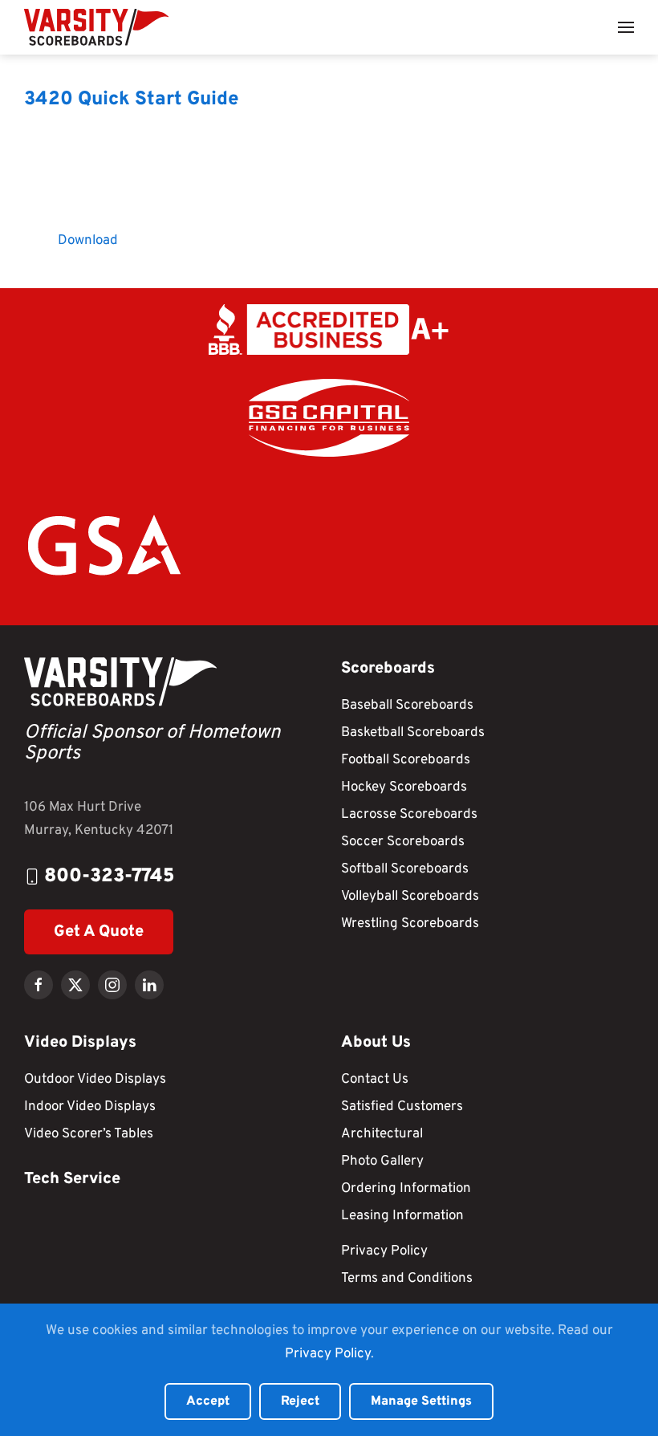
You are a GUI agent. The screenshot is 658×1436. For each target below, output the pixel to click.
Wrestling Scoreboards (410, 924)
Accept (207, 1401)
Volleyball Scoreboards (410, 896)
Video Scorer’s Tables (88, 1134)
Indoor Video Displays (90, 1107)
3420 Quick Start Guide (131, 99)
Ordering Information (406, 1189)
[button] (626, 27)
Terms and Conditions (407, 1279)
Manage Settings (421, 1401)
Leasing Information (402, 1216)
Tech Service (72, 1179)
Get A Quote (99, 931)
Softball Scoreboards (405, 869)
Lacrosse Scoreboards (409, 815)
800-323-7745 (109, 876)
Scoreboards (388, 668)
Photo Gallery (382, 1161)
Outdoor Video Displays (95, 1079)
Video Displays (80, 1042)
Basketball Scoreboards (413, 733)
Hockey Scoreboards (404, 787)
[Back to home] (96, 27)
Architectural (382, 1134)
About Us (376, 1042)
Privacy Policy (384, 1251)
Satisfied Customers (402, 1107)
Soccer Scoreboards (403, 842)
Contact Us (374, 1079)
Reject (300, 1401)
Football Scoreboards (405, 760)
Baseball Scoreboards (407, 705)
